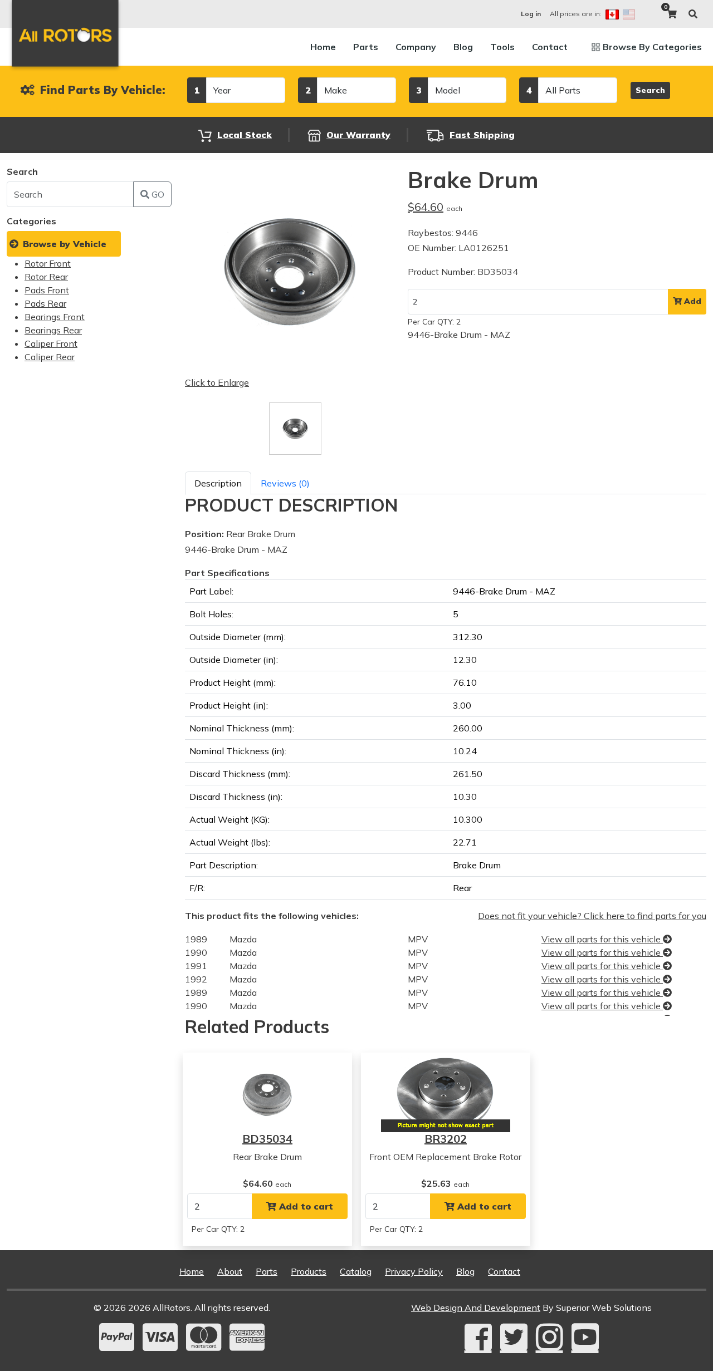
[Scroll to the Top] (687, 1359)
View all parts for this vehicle (602, 939)
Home (323, 46)
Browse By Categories (652, 46)
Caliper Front (51, 343)
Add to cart (304, 1206)
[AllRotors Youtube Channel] (585, 1337)
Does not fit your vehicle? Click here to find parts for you (592, 915)
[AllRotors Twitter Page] (514, 1337)
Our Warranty (358, 134)
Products (308, 1271)
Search (650, 90)
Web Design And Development (475, 1307)
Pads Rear (45, 303)
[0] (672, 13)
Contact (550, 46)
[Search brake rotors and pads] (692, 13)
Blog (463, 46)
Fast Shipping (482, 134)
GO (156, 194)
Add (691, 301)
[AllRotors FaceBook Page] (478, 1337)
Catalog (356, 1271)
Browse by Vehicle (64, 243)
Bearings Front (55, 316)
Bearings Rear (53, 330)
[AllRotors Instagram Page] (549, 1337)
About (229, 1271)
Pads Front (47, 290)
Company (415, 46)
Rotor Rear (46, 276)
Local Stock (244, 134)
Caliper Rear (50, 356)
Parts (365, 46)
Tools (502, 46)
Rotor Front (48, 263)
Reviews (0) (285, 483)
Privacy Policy (414, 1271)
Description (218, 483)
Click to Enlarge (217, 382)
